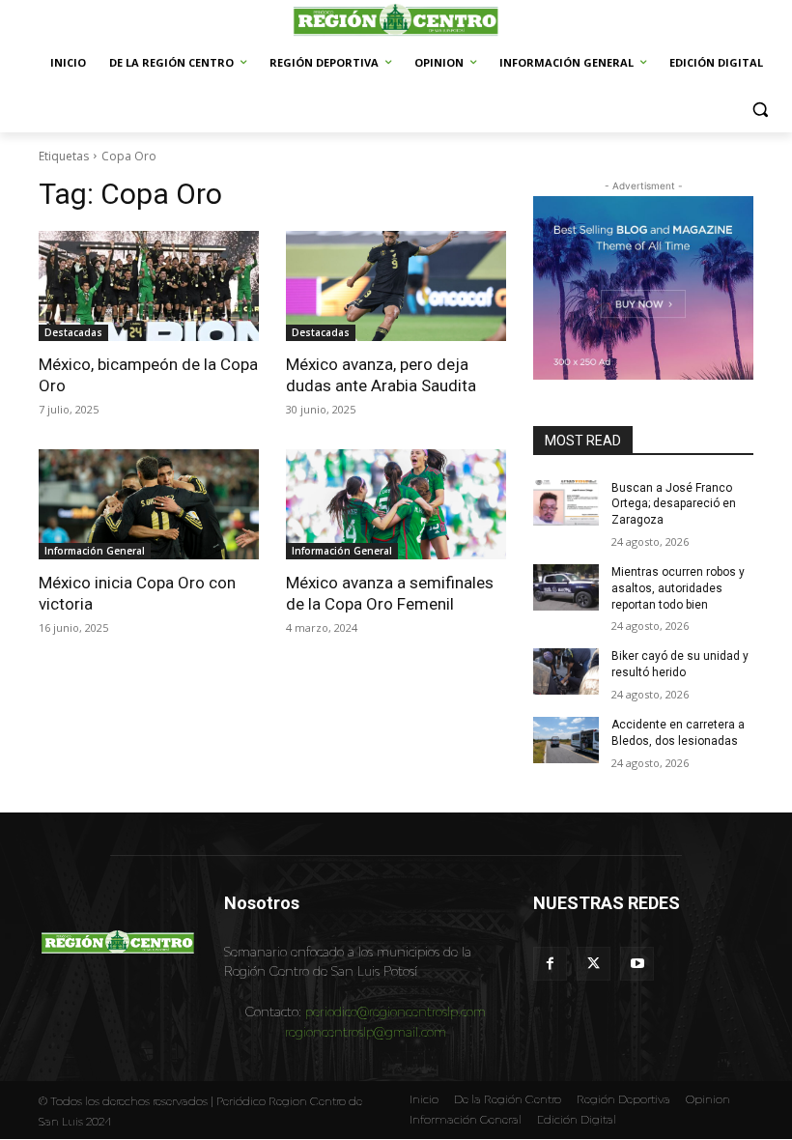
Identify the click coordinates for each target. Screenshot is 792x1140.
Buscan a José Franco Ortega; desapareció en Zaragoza (673, 504)
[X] (593, 964)
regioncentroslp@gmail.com (365, 1032)
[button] (760, 109)
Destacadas (73, 332)
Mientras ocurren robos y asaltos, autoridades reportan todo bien (678, 588)
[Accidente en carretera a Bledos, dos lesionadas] (566, 740)
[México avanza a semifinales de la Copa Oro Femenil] (396, 504)
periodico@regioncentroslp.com (395, 1011)
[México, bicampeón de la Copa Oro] (149, 286)
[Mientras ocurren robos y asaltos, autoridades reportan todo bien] (566, 587)
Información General (94, 550)
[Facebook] (550, 964)
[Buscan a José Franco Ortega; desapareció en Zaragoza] (566, 503)
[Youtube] (637, 964)
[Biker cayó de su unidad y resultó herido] (566, 671)
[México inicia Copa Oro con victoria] (149, 504)
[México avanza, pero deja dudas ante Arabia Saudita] (396, 286)
